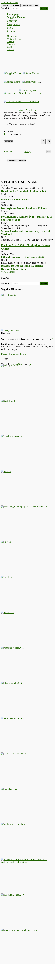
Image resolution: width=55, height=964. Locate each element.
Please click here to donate (13, 354)
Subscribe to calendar (16, 161)
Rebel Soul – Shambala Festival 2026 (23, 191)
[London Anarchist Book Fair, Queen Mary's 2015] (7, 612)
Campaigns (13, 24)
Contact (11, 30)
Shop (10, 27)
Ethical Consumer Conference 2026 (22, 257)
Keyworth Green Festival (16, 199)
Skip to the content (9, 2)
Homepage (13, 14)
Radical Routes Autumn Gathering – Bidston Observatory (23, 267)
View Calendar (8, 272)
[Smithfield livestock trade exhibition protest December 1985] (24, 862)
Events (7, 134)
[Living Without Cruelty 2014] (6, 471)
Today (28, 151)
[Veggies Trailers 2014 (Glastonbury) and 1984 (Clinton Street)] (7, 542)
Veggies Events (16, 17)
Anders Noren (17, 364)
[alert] (22, 124)
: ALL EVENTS (31, 101)
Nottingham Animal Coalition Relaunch (25, 208)
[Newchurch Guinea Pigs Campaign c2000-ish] (12, 436)
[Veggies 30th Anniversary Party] (8, 295)
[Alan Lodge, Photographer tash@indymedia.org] (24, 506)
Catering (12, 20)
